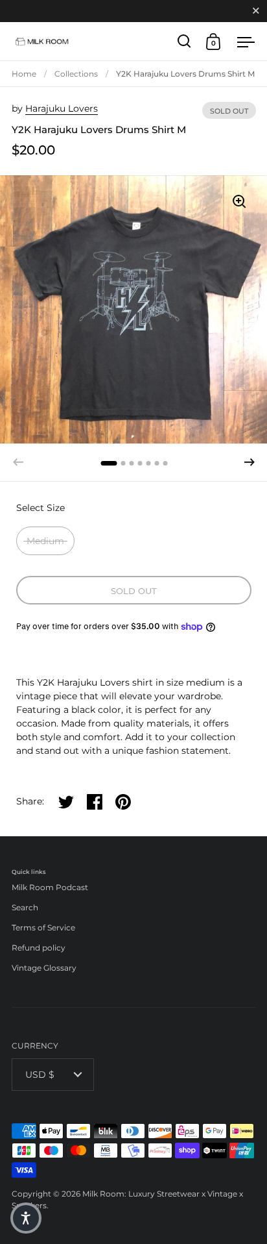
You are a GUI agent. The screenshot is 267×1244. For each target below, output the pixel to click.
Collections (76, 74)
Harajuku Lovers (61, 108)
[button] (249, 462)
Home (24, 74)
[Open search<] (184, 41)
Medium (45, 541)
